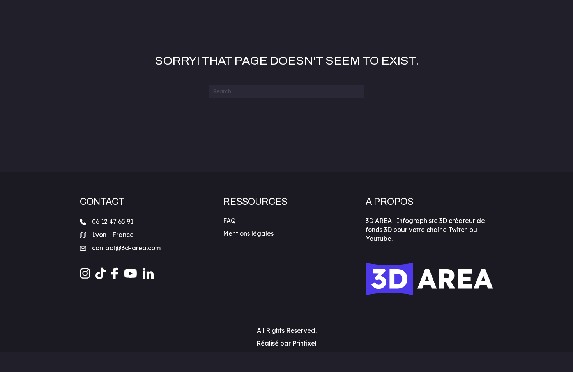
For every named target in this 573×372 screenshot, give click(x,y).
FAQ (229, 221)
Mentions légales (248, 233)
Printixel (304, 343)
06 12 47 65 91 (112, 221)
